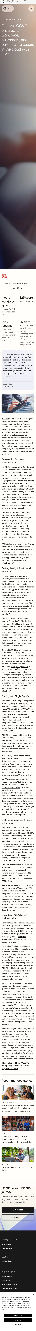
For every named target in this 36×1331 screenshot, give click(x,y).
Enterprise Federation (15, 847)
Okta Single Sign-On (16, 709)
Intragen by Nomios (19, 666)
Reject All (18, 1320)
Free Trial (5, 1257)
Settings (18, 1324)
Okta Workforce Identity (20, 283)
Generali (5, 418)
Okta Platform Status (9, 1285)
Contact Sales (7, 1261)
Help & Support (7, 1276)
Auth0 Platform (7, 1249)
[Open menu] (31, 8)
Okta (4, 544)
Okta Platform (7, 1245)
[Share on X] (22, 288)
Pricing (4, 1253)
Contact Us (6, 1280)
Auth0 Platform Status (10, 1289)
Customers (6, 19)
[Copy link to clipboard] (14, 288)
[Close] (34, 1295)
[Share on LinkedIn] (18, 288)
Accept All (18, 1315)
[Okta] (7, 8)
